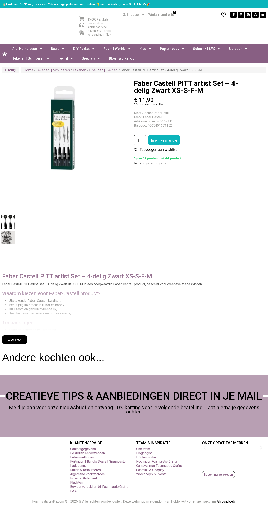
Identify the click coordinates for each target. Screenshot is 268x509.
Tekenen (79, 70)
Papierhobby (169, 49)
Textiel (63, 58)
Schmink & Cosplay (150, 470)
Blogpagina (144, 453)
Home (28, 70)
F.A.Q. (74, 491)
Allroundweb (226, 501)
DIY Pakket (81, 49)
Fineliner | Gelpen (103, 70)
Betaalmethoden (82, 457)
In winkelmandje (164, 140)
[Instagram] (241, 15)
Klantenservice (86, 443)
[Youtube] (263, 15)
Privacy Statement (83, 478)
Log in (137, 163)
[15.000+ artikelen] (81, 18)
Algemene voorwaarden (87, 474)
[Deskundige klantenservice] (81, 25)
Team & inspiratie (153, 443)
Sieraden (235, 49)
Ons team (143, 449)
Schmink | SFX (204, 49)
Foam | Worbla (114, 49)
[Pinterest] (248, 15)
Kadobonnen (79, 466)
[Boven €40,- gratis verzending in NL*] (81, 32)
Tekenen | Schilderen (28, 58)
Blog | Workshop (121, 58)
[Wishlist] (223, 14)
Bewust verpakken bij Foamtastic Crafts (99, 487)
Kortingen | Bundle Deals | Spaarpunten (98, 462)
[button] (204, 447)
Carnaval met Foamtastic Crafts (159, 466)
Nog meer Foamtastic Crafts (157, 462)
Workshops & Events (151, 474)
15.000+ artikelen (99, 19)
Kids (142, 49)
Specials (88, 58)
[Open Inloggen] (143, 14)
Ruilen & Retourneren (85, 470)
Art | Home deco (24, 49)
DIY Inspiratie (146, 457)
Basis (55, 49)
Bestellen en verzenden (87, 453)
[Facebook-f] (233, 15)
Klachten (76, 482)
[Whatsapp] (255, 15)
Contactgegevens (83, 449)
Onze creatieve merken (225, 443)
